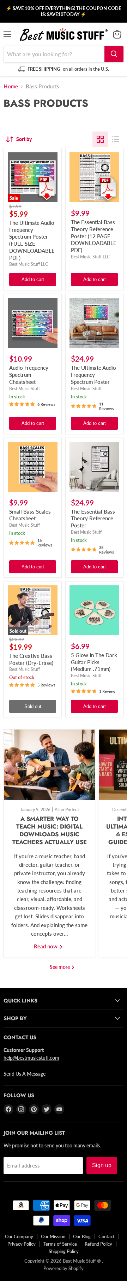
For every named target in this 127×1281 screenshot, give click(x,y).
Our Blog (82, 1236)
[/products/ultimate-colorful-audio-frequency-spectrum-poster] (94, 323)
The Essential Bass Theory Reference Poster (93, 518)
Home (11, 86)
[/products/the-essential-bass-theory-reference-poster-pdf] (94, 177)
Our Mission (53, 1236)
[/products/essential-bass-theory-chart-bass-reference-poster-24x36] (94, 467)
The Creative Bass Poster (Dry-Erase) (31, 659)
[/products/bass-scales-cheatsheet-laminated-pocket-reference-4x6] (33, 467)
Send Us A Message (25, 1074)
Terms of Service (60, 1244)
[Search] (113, 54)
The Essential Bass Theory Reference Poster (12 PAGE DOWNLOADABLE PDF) (93, 236)
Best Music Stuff (24, 388)
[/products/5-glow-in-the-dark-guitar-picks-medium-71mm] (94, 610)
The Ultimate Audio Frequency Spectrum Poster (93, 374)
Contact (106, 1236)
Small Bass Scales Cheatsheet (30, 515)
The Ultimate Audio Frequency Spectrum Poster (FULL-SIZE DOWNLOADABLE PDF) (32, 240)
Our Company (19, 1236)
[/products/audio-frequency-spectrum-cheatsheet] (33, 323)
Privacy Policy (21, 1244)
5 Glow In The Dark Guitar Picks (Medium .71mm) (94, 662)
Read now (46, 946)
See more (60, 967)
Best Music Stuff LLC (28, 264)
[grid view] (100, 139)
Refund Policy (98, 1244)
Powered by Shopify (63, 1268)
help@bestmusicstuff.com (31, 1058)
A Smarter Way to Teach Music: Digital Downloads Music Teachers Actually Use (49, 830)
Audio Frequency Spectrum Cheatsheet (28, 374)
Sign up (101, 1165)
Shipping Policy (64, 1251)
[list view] (115, 139)
